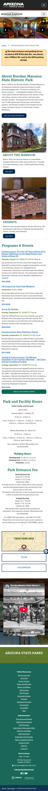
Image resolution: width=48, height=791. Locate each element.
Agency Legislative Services (24, 740)
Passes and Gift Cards (24, 684)
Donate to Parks (24, 743)
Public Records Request (24, 722)
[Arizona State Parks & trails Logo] (13, 5)
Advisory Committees (24, 731)
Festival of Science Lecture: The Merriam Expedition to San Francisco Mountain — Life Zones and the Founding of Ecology (24, 359)
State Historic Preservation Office (24, 728)
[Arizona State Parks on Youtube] (26, 773)
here (14, 522)
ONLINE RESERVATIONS (24, 770)
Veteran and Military (24, 687)
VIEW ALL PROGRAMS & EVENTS (24, 392)
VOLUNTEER (24, 568)
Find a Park (24, 678)
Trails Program (24, 690)
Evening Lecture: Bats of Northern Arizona (20, 332)
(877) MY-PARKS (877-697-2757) (25, 765)
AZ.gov (4, 788)
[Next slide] (42, 30)
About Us (24, 746)
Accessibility (24, 708)
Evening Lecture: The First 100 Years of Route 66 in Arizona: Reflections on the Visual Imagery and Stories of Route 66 (23, 253)
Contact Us (24, 749)
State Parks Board (24, 734)
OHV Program (24, 693)
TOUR (24, 557)
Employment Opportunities (24, 737)
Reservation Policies (24, 696)
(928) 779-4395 (24, 757)
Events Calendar (24, 681)
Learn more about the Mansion (14, 115)
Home (4, 45)
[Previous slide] (5, 30)
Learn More (9, 171)
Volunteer (24, 699)
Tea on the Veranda (10, 309)
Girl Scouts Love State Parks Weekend (18, 286)
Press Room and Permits (24, 719)
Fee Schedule (24, 705)
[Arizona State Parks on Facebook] (21, 773)
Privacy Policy (11, 788)
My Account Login (24, 675)
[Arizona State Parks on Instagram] (24, 773)
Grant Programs (24, 725)
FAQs (24, 711)
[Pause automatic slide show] (43, 21)
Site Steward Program (24, 702)
